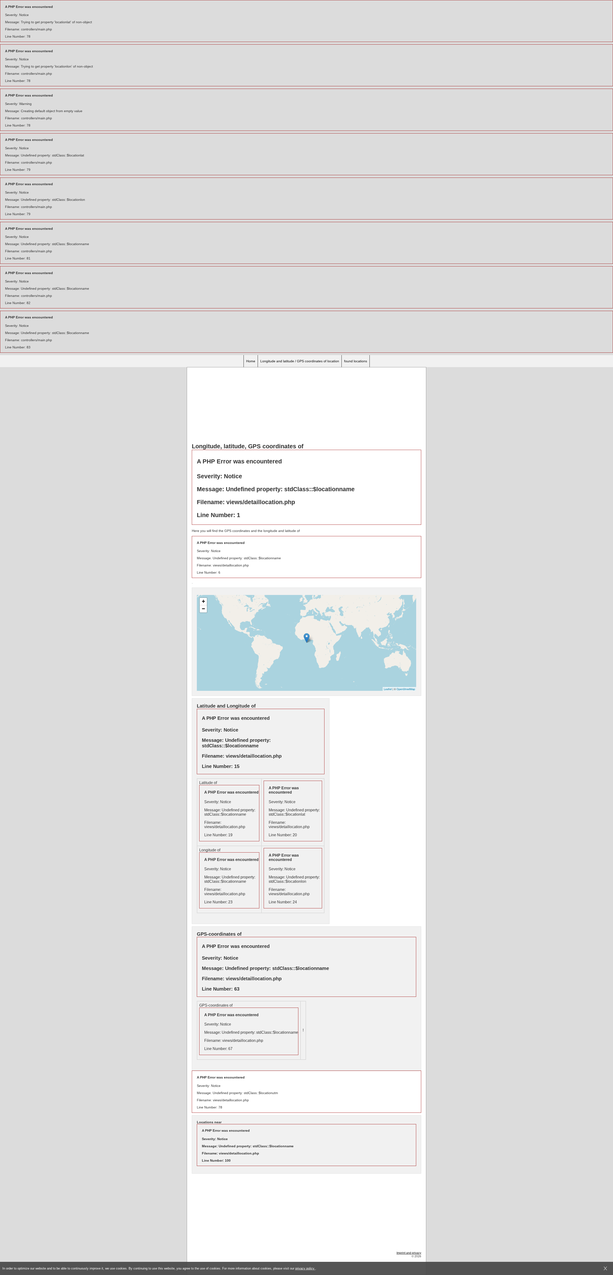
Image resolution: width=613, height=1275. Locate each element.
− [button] (203, 609)
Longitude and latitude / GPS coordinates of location (299, 361)
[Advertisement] (306, 405)
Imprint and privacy (409, 1253)
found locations (355, 361)
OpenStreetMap (406, 689)
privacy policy (305, 1268)
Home (250, 361)
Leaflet (388, 689)
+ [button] (203, 601)
